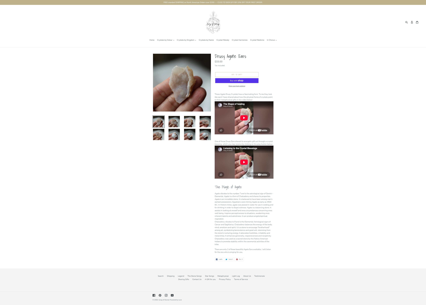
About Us (247, 276)
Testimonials (259, 276)
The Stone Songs (194, 276)
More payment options (237, 86)
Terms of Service (241, 279)
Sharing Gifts (183, 279)
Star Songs (209, 276)
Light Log (236, 276)
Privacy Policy (225, 279)
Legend (181, 276)
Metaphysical (223, 276)
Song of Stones (164, 300)
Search (161, 276)
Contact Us (196, 279)
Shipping (171, 276)
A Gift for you (210, 279)
